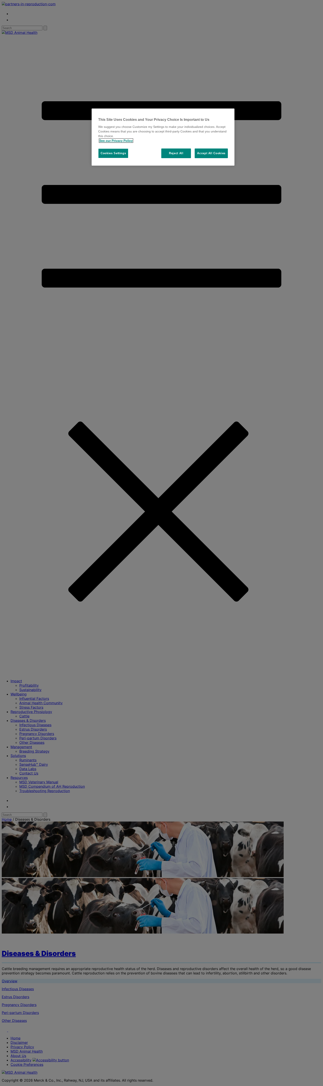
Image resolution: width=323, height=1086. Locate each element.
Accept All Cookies (211, 153)
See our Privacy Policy (116, 140)
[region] (163, 137)
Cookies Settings (113, 153)
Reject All (176, 153)
